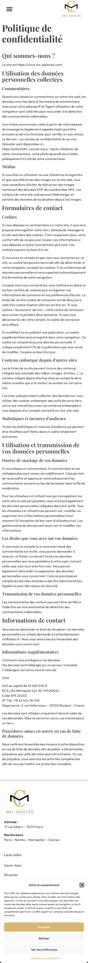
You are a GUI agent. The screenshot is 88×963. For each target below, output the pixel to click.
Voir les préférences (44, 950)
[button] (82, 885)
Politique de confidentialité (45, 958)
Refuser (44, 938)
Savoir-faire (13, 865)
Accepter (44, 927)
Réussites (11, 875)
